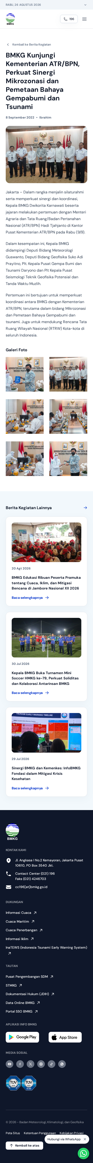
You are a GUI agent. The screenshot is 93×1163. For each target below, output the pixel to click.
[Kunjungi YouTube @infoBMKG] (9, 1064)
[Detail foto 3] (25, 416)
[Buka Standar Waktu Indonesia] (85, 5)
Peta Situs (13, 1133)
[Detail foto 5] (25, 458)
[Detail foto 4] (68, 416)
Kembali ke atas (27, 1145)
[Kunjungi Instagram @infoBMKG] (41, 1064)
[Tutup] (85, 1139)
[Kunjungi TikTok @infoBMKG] (51, 1064)
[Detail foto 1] (25, 374)
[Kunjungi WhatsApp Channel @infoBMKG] (62, 1064)
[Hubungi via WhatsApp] (83, 1153)
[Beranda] (10, 19)
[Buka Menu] (84, 19)
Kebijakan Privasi (71, 1133)
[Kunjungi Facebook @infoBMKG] (20, 1064)
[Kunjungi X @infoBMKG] (30, 1064)
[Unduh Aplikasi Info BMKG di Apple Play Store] (67, 1037)
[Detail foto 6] (68, 458)
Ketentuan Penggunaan (40, 1133)
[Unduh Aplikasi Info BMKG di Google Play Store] (25, 1037)
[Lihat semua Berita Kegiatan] (84, 508)
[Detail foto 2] (68, 374)
